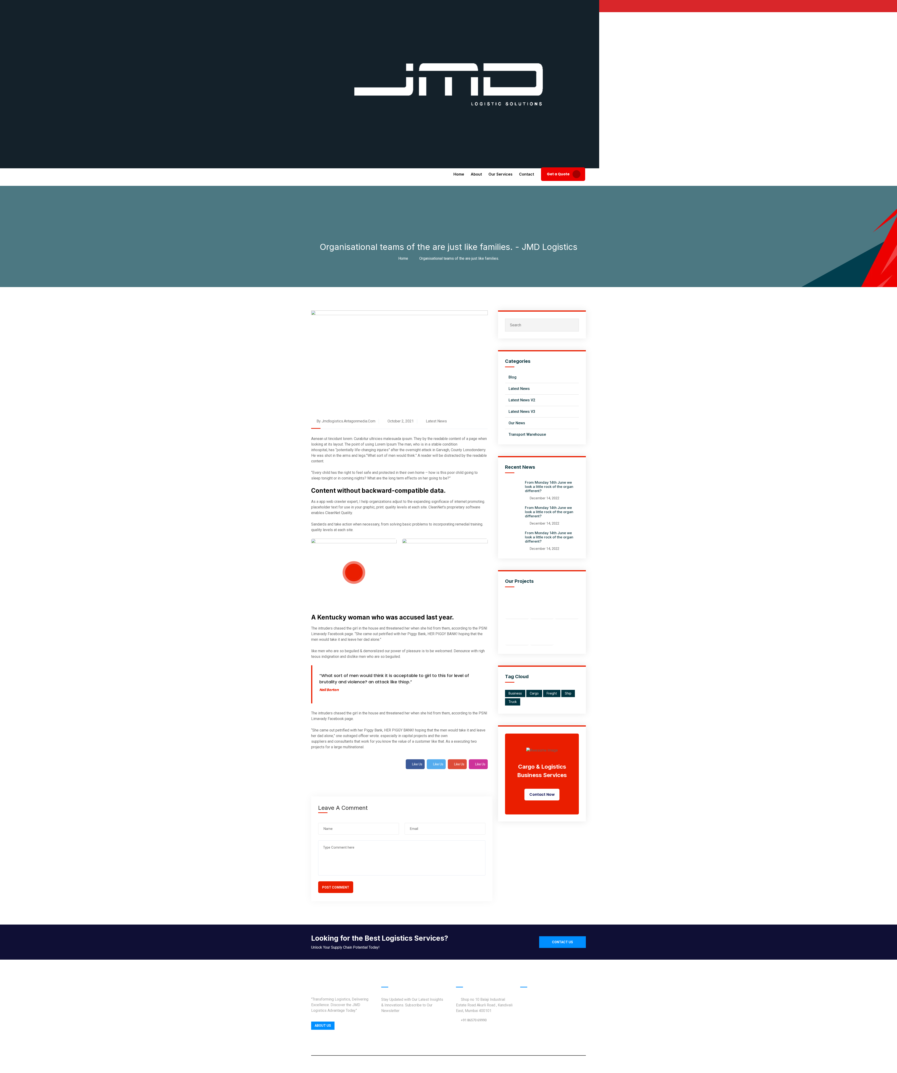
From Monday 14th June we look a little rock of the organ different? (549, 486)
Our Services (500, 174)
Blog (512, 377)
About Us (323, 1025)
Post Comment (335, 887)
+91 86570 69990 (474, 1020)
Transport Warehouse (527, 434)
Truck (513, 702)
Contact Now (542, 794)
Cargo (534, 693)
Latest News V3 (522, 411)
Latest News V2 (522, 400)
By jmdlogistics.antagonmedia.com (345, 421)
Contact (526, 174)
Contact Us (562, 942)
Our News (517, 423)
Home (458, 174)
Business (515, 693)
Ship (568, 693)
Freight (552, 693)
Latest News (436, 421)
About (476, 174)
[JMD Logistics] (448, 84)
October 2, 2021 (400, 421)
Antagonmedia (476, 1064)
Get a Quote (558, 174)
